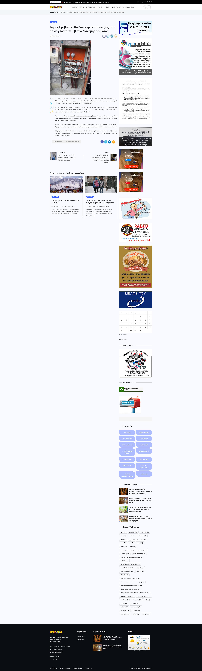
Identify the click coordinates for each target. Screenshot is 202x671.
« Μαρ (121, 339)
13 (126, 324)
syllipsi (133, 546)
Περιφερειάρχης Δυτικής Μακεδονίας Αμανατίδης (135, 592)
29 (135, 331)
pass (143, 539)
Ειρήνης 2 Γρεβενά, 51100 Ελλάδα (60, 646)
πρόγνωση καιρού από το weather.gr (139, 650)
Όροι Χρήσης (53, 668)
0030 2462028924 (56, 649)
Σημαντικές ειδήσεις (143, 596)
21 (131, 327)
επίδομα (124, 607)
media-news (56, 206)
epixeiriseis (142, 535)
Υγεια (113, 7)
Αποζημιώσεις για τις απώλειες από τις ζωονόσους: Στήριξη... (108, 2)
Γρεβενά (124, 560)
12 (121, 324)
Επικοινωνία (80, 640)
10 (145, 320)
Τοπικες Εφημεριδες (129, 7)
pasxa (123, 543)
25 (149, 327)
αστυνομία (136, 603)
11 (149, 320)
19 (121, 327)
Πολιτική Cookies (78, 668)
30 (140, 331)
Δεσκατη (144, 445)
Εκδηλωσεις (144, 451)
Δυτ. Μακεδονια (90, 7)
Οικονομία (127, 465)
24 (145, 327)
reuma (140, 543)
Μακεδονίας (125, 582)
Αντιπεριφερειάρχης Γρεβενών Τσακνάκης (133, 553)
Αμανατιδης (141, 550)
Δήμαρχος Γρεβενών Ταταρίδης (130, 564)
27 (126, 331)
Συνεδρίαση (125, 599)
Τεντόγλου (137, 599)
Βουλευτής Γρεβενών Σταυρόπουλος (131, 557)
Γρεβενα (99, 7)
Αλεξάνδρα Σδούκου (127, 550)
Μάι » (125, 339)
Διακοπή (139, 567)
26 (121, 331)
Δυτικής (140, 571)
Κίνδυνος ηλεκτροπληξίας (72, 141)
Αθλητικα (106, 7)
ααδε (147, 599)
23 (140, 327)
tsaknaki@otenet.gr (57, 652)
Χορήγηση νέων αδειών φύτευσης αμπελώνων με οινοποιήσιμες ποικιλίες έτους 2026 (140, 509)
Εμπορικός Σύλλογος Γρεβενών (130, 578)
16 (140, 324)
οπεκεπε (136, 610)
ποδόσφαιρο (125, 614)
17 (145, 324)
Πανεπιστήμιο (139, 582)
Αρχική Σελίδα (54, 12)
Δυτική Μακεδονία (127, 571)
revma (124, 546)
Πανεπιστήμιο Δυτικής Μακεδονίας (131, 585)
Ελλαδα (74, 7)
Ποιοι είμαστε (80, 636)
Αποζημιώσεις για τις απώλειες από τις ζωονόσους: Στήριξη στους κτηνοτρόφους (140, 519)
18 (149, 324)
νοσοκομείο (125, 610)
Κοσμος (81, 7)
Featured (124, 539)
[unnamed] (135, 136)
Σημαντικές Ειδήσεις (144, 467)
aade (123, 532)
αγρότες (124, 603)
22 (135, 327)
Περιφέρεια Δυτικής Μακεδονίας (130, 589)
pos (131, 543)
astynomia (145, 532)
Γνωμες (118, 7)
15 (135, 324)
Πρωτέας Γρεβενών (127, 596)
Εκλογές (124, 575)
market (135, 539)
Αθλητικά (144, 432)
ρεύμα (136, 614)
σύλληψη (146, 614)
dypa (123, 535)
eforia (131, 535)
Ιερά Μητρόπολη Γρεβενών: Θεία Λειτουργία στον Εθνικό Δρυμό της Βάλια (140, 500)
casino (127, 432)
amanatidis (133, 532)
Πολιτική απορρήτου (65, 668)
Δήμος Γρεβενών (58, 141)
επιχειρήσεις (136, 607)
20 (126, 327)
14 (131, 324)
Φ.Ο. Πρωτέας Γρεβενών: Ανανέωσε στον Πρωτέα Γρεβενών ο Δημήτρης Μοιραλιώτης (140, 491)
